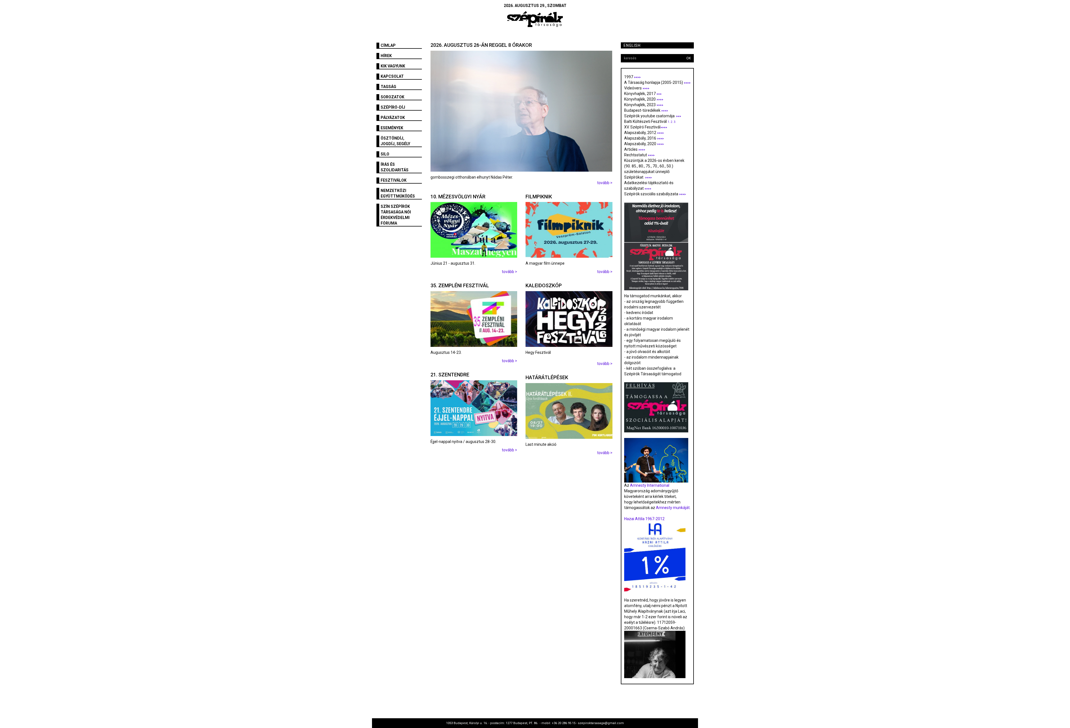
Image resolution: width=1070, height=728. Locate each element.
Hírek (386, 55)
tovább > (604, 183)
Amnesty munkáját (672, 507)
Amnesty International (649, 485)
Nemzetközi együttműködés (398, 193)
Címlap (388, 45)
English (632, 45)
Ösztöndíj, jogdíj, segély (395, 141)
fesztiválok (394, 180)
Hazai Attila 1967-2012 (644, 519)
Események (392, 128)
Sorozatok (392, 97)
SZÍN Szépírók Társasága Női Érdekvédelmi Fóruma (396, 214)
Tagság (388, 86)
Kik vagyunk (393, 66)
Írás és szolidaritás (394, 167)
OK (688, 58)
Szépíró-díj (393, 107)
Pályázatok (393, 117)
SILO (385, 154)
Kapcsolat (392, 76)
